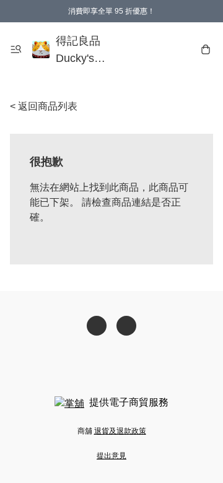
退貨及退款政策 (120, 431)
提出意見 (111, 455)
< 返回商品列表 (43, 106)
